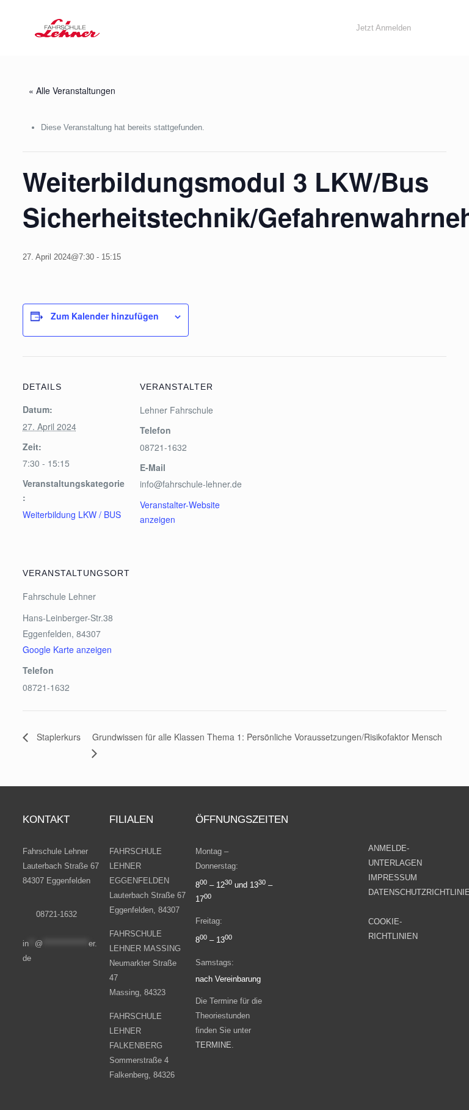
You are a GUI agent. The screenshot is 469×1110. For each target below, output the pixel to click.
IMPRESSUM (394, 877)
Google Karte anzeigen (67, 649)
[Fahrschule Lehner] (67, 27)
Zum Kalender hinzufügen (105, 316)
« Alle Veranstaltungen (72, 90)
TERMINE (213, 1045)
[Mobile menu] (309, 27)
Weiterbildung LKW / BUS (72, 514)
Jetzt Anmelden (383, 27)
